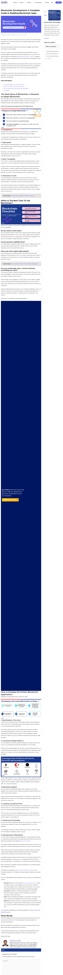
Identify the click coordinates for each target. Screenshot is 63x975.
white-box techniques (25, 841)
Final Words (6, 90)
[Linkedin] (2, 950)
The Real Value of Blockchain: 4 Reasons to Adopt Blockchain (53, 51)
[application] (24, 2)
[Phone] (3, 950)
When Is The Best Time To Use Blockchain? (14, 86)
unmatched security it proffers (27, 56)
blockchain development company (26, 870)
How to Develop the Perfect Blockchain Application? (16, 88)
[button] (58, 2)
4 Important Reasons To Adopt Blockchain (14, 84)
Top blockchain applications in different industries (22, 195)
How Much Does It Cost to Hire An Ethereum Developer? (24, 263)
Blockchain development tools (30, 883)
